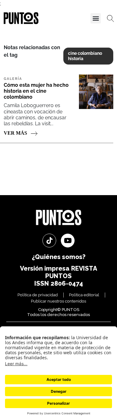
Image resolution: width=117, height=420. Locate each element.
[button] (95, 18)
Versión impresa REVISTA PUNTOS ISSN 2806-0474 (58, 276)
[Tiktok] (49, 240)
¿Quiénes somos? (58, 257)
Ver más (16, 133)
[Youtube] (68, 240)
